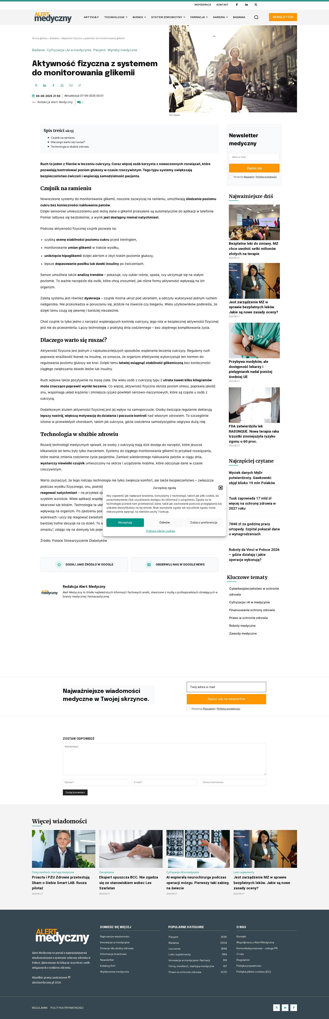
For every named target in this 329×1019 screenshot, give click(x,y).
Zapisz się (254, 168)
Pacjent (99, 50)
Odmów (164, 522)
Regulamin (249, 177)
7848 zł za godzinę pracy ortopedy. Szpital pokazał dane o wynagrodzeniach (254, 529)
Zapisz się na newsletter (227, 699)
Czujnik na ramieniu (63, 137)
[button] (221, 488)
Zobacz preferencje (203, 522)
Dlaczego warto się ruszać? (68, 142)
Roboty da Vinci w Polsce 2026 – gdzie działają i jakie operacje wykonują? (254, 554)
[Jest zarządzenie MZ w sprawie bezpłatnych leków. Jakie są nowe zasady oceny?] (254, 281)
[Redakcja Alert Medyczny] (34, 102)
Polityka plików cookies (160, 531)
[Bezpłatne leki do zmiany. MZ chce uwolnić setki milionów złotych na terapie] (254, 222)
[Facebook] (237, 5)
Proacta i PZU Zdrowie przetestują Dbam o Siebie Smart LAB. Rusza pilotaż (60, 882)
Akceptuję (125, 522)
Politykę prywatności (266, 177)
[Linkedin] (246, 5)
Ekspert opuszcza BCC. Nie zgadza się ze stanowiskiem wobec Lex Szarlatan (128, 882)
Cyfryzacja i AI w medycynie (69, 50)
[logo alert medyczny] (62, 936)
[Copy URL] (79, 85)
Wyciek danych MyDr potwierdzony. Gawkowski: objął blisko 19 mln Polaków (252, 477)
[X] (256, 5)
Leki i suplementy (244, 872)
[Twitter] (276, 1007)
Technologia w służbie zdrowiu (70, 146)
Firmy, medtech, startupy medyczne (53, 872)
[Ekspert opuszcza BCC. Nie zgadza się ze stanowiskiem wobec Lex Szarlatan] (131, 849)
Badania (54, 38)
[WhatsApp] (62, 85)
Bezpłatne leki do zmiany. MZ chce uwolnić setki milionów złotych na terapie (253, 248)
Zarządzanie (106, 872)
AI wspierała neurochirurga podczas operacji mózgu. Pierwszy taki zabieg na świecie (197, 882)
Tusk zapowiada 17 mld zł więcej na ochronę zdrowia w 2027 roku (252, 503)
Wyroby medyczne (122, 50)
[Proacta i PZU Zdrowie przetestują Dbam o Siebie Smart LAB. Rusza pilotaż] (63, 849)
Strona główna (39, 38)
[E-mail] (71, 85)
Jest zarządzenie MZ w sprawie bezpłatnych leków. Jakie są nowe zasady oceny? (253, 307)
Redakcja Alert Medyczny (55, 102)
